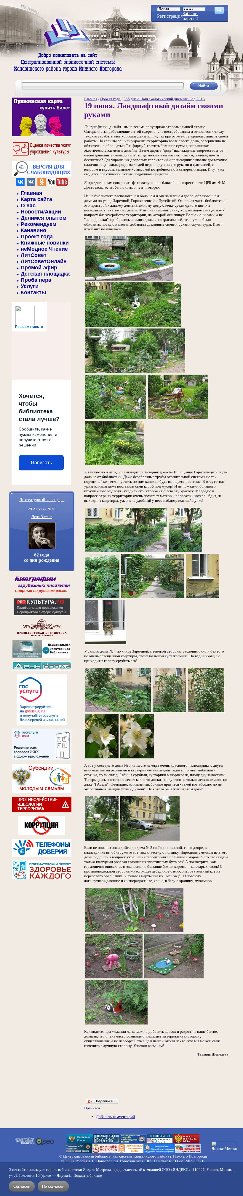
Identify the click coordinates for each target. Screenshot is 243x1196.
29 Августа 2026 (41, 509)
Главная (31, 193)
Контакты (33, 292)
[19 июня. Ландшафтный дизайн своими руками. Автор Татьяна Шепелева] (129, 280)
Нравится (92, 1108)
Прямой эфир (39, 268)
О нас (28, 205)
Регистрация (170, 16)
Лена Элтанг (41, 516)
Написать (41, 462)
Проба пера (36, 280)
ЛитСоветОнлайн (44, 261)
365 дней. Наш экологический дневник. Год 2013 (164, 99)
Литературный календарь (41, 499)
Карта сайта (36, 199)
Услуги (30, 286)
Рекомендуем (38, 224)
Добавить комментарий (115, 1116)
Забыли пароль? (191, 16)
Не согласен (53, 1186)
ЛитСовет (34, 255)
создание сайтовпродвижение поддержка (24, 1140)
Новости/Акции (41, 212)
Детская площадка (45, 274)
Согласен (21, 1186)
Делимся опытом (43, 218)
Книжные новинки (45, 243)
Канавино (33, 230)
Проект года (37, 236)
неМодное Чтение (44, 249)
